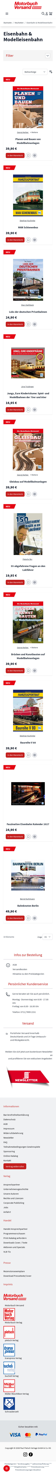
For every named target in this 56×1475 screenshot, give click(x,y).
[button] (28, 55)
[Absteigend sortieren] (51, 72)
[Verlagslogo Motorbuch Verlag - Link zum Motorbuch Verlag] (28, 1314)
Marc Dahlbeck (27, 305)
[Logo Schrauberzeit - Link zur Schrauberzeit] (28, 1403)
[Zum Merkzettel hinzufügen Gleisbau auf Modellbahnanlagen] (28, 494)
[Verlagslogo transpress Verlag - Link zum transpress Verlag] (28, 1350)
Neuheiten (19, 22)
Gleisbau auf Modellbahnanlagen (28, 481)
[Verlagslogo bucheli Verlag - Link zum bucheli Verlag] (28, 1368)
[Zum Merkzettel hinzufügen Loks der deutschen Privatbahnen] (28, 324)
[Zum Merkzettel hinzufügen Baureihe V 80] (28, 755)
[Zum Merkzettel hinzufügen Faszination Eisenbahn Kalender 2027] (28, 836)
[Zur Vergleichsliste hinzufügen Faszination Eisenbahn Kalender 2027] (34, 836)
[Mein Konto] (46, 13)
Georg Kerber (23, 132)
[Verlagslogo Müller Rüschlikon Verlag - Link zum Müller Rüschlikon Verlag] (28, 1385)
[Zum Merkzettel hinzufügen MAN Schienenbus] (28, 239)
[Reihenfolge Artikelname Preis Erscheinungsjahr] (35, 72)
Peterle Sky (27, 559)
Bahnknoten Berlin (28, 905)
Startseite (7, 22)
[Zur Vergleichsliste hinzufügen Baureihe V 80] (34, 755)
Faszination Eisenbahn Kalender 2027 (28, 824)
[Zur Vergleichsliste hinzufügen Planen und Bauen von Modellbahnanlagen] (34, 155)
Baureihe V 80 (28, 742)
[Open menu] (6, 13)
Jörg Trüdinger (27, 386)
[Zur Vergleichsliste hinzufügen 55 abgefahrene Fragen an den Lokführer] (34, 582)
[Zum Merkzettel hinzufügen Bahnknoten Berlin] (28, 918)
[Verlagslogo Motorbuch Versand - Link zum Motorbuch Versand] (28, 1297)
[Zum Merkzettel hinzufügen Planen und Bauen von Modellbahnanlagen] (28, 155)
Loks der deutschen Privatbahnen (28, 311)
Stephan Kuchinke (27, 220)
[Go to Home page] (28, 5)
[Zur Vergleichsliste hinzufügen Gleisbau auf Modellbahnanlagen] (34, 494)
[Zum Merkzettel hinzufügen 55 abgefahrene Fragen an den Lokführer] (28, 582)
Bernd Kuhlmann (27, 899)
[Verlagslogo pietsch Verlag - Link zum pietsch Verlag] (28, 1332)
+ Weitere (34, 132)
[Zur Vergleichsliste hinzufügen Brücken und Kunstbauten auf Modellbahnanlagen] (34, 670)
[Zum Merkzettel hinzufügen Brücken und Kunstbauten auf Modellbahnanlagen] (28, 670)
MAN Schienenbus (28, 227)
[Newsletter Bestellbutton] (28, 1076)
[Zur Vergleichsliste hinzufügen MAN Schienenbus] (34, 239)
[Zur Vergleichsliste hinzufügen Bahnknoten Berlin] (34, 918)
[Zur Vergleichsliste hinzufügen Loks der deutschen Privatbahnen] (34, 324)
